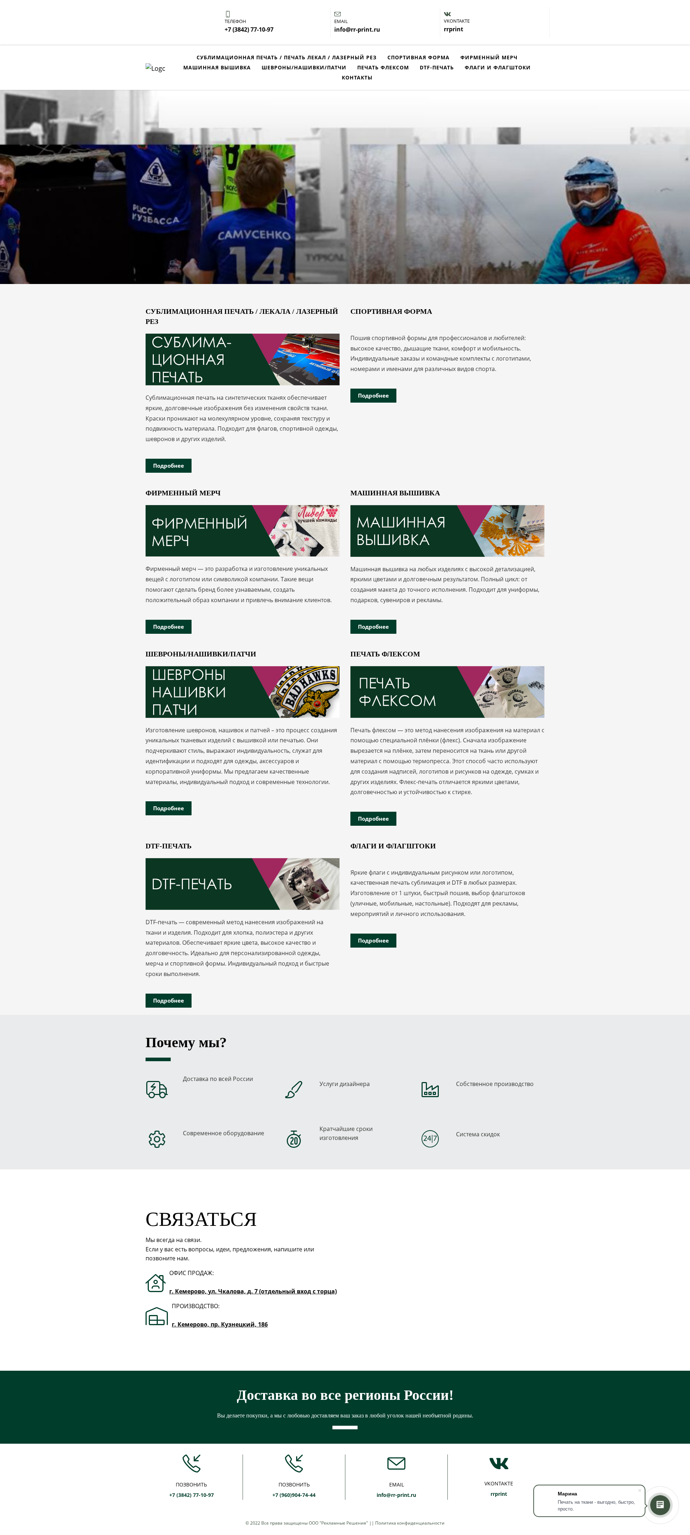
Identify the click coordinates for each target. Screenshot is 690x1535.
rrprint (499, 1493)
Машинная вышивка (217, 67)
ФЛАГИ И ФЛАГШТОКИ (498, 67)
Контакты (357, 77)
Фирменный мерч (489, 57)
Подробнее (168, 465)
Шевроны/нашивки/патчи (304, 67)
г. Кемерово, (191, 1324)
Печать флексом (383, 67)
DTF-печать (437, 67)
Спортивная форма (418, 57)
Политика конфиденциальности (410, 1523)
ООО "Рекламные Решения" (338, 1523)
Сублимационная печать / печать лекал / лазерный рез (287, 57)
